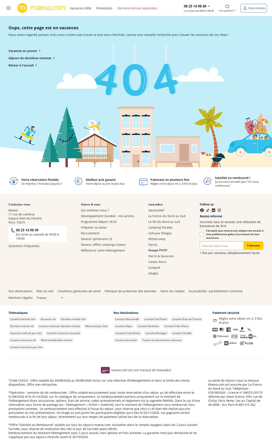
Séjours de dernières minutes (29, 58)
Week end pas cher (96, 326)
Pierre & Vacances (161, 256)
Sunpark (154, 268)
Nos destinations (20, 291)
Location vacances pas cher (26, 347)
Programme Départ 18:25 (99, 222)
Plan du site (45, 291)
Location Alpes (123, 326)
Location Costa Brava (127, 333)
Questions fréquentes (24, 246)
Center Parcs (157, 262)
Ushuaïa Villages (160, 233)
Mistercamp (156, 239)
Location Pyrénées (148, 326)
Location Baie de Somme (186, 319)
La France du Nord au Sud (167, 216)
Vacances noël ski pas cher (26, 333)
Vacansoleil (156, 210)
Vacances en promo (22, 51)
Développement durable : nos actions (107, 216)
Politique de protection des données (130, 291)
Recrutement (90, 233)
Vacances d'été (80, 8)
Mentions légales (20, 298)
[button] (8, 8)
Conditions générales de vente (79, 291)
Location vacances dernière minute (59, 326)
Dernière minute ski (22, 326)
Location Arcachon (126, 340)
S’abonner (253, 245)
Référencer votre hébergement (103, 250)
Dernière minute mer (73, 319)
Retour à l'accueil (21, 65)
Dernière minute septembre (137, 8)
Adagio (153, 273)
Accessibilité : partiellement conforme (216, 291)
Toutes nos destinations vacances (162, 340)
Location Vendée (182, 333)
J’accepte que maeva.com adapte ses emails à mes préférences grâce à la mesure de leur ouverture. (235, 234)
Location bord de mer (22, 319)
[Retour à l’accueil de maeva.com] (41, 8)
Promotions (104, 8)
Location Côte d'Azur (176, 326)
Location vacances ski (23, 340)
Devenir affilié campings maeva (103, 245)
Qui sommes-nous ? (95, 210)
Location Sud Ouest (155, 319)
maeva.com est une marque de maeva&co (141, 370)
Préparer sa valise (93, 227)
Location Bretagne (156, 333)
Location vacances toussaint (63, 333)
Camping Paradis (160, 227)
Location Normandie (127, 319)
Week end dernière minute (56, 340)
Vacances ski (48, 319)
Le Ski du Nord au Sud (164, 222)
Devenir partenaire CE (96, 239)
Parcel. (153, 245)
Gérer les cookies (172, 291)
